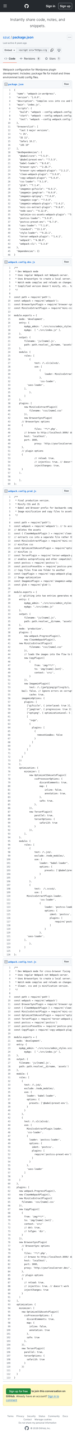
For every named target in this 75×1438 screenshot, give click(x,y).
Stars (54, 58)
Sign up (65, 6)
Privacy (20, 1416)
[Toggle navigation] (5, 6)
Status (42, 1416)
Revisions (31, 58)
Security (31, 1416)
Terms (10, 1416)
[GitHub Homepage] (27, 1428)
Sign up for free (18, 1391)
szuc (6, 37)
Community (54, 1416)
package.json (23, 37)
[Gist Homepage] (26, 6)
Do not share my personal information (37, 1422)
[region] (37, 172)
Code (12, 58)
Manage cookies (43, 1419)
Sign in (50, 6)
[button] (52, 50)
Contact (27, 1419)
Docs (65, 1416)
